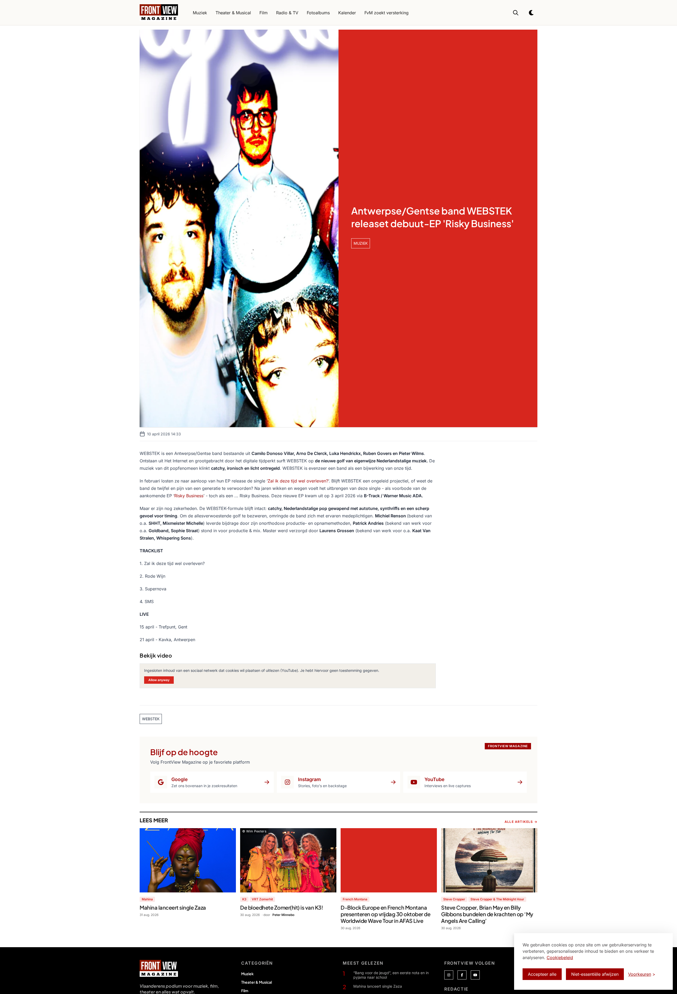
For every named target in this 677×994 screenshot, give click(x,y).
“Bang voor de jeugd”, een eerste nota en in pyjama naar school (391, 975)
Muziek (247, 973)
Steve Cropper (454, 899)
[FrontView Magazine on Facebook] (462, 974)
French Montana (355, 899)
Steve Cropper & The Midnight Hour (497, 899)
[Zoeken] (516, 12)
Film (244, 990)
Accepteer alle (542, 974)
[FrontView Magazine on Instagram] (448, 974)
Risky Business (188, 495)
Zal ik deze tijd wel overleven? (298, 481)
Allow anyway (159, 680)
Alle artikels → (521, 822)
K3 (244, 899)
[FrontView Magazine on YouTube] (475, 974)
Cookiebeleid (560, 957)
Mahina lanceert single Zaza (377, 986)
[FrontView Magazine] (159, 968)
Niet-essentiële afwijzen (595, 974)
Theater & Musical (256, 982)
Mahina (147, 899)
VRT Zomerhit (262, 899)
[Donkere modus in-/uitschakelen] (531, 12)
